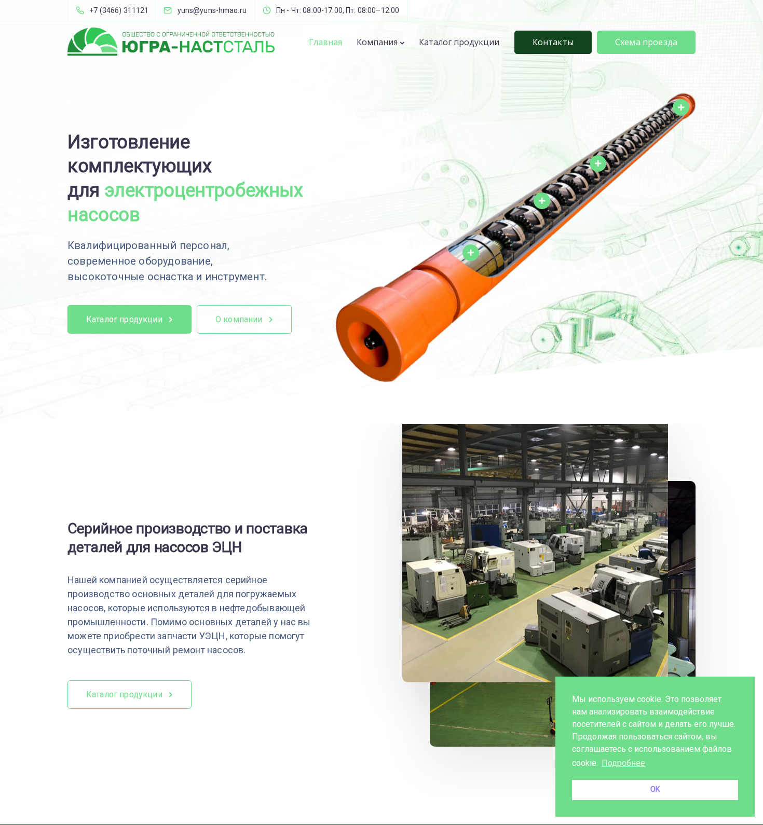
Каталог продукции (459, 42)
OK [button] (655, 789)
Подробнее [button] (623, 763)
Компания (377, 42)
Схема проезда (646, 42)
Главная (325, 42)
